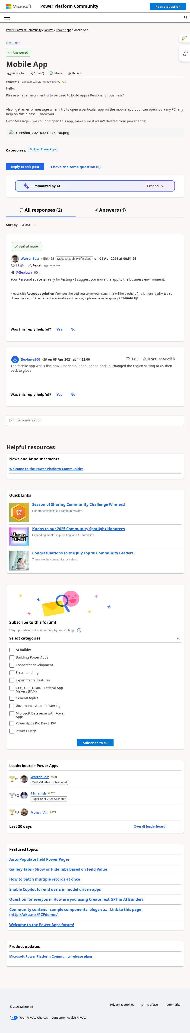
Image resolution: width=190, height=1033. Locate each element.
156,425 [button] (48, 258)
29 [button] (64, 81)
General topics (27, 698)
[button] (168, 7)
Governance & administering (38, 706)
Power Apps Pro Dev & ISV (36, 723)
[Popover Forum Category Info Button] (79, 630)
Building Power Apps (43, 149)
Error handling (27, 673)
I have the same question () (76, 166)
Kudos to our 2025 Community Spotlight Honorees (78, 529)
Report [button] (76, 73)
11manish (38, 793)
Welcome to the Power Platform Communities (46, 469)
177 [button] (54, 812)
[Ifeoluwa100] (15, 359)
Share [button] (58, 73)
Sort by (12, 225)
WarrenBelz (30, 258)
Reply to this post (25, 166)
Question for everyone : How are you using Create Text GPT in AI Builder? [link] (76, 899)
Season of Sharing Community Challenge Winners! (78, 505)
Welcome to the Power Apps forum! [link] (41, 924)
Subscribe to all (95, 743)
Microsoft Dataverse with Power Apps (40, 715)
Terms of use (149, 1004)
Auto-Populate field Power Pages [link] (39, 859)
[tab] (41, 212)
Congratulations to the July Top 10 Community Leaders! (83, 553)
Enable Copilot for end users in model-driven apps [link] (55, 889)
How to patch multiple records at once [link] (44, 879)
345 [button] (55, 776)
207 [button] (53, 793)
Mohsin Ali (39, 812)
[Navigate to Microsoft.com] (18, 6)
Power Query (26, 731)
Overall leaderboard (149, 826)
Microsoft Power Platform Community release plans (50, 956)
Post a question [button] (167, 6)
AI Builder (23, 650)
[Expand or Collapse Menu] (6, 17)
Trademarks (172, 1004)
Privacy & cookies (122, 1004)
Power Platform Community (69, 6)
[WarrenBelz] (15, 259)
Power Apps (63, 30)
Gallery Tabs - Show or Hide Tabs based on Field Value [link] (58, 869)
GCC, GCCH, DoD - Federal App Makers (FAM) (39, 689)
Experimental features (33, 680)
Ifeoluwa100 (53, 81)
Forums (49, 30)
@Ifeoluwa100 (27, 272)
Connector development (34, 665)
